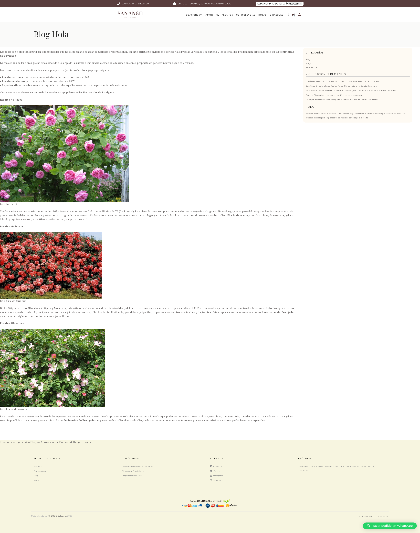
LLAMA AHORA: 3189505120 (135, 3)
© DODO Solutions (57, 516)
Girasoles (276, 15)
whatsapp (218, 480)
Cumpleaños (224, 15)
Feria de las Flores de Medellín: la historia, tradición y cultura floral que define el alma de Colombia (351, 90)
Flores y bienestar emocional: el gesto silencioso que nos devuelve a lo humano (342, 99)
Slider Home (311, 67)
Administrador (49, 442)
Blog (308, 59)
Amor (209, 15)
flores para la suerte (359, 118)
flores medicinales (343, 118)
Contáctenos (40, 471)
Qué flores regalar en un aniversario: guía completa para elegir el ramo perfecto (343, 81)
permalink (84, 442)
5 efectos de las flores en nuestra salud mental (325, 114)
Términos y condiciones (133, 471)
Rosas (262, 15)
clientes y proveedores (354, 114)
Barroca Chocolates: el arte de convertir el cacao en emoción (334, 95)
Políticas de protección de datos (137, 466)
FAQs (308, 63)
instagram (218, 475)
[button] (390, 526)
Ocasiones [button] (193, 15)
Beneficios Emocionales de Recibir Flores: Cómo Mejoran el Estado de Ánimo (341, 86)
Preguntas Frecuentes (132, 475)
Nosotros (38, 466)
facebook (217, 466)
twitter (217, 471)
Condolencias (245, 15)
